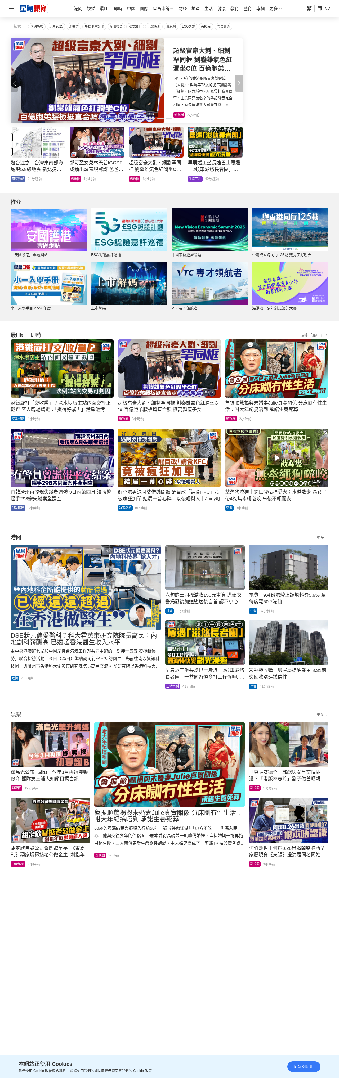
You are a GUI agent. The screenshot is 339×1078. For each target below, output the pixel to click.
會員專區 (223, 26)
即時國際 (18, 508)
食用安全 (136, 179)
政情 (15, 179)
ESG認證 (188, 26)
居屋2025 (56, 26)
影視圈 (123, 418)
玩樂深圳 (154, 26)
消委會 (74, 26)
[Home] (33, 8)
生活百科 (172, 686)
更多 (320, 537)
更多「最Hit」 (312, 335)
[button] (239, 83)
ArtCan (206, 26)
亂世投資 (116, 26)
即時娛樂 (18, 864)
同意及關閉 (303, 1066)
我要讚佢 (135, 26)
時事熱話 (77, 179)
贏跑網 (171, 26)
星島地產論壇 (94, 26)
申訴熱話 (195, 179)
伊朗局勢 (36, 26)
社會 (169, 611)
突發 (229, 508)
